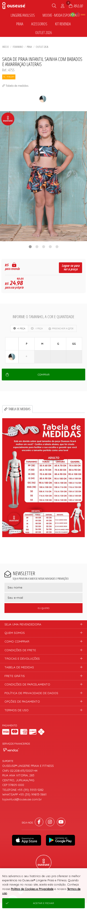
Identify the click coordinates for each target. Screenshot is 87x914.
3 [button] (43, 246)
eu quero (43, 608)
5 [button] (57, 246)
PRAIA (29, 47)
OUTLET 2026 (42, 47)
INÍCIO (5, 47)
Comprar (44, 374)
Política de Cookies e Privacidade (32, 889)
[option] (43, 176)
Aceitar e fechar (43, 903)
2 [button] (37, 246)
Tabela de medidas (19, 409)
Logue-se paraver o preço (70, 267)
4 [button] (50, 246)
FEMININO (18, 47)
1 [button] (30, 246)
